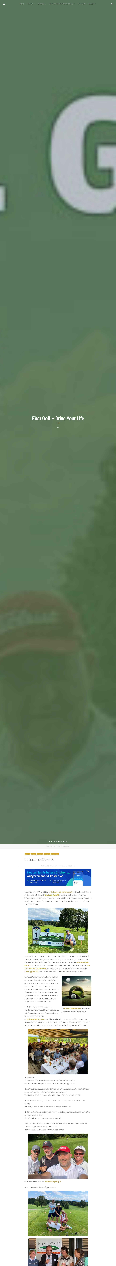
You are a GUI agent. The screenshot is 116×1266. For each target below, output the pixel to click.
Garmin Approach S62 (31, 972)
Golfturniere (47, 854)
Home (22, 4)
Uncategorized (55, 854)
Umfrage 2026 (81, 4)
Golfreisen (41, 4)
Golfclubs (53, 846)
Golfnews (30, 4)
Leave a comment (62, 866)
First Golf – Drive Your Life (58, 418)
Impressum (92, 4)
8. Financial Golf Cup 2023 (35, 1019)
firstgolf (54, 866)
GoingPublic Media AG (52, 895)
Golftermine (40, 854)
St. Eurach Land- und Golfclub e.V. (61, 892)
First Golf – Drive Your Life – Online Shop (61, 4)
